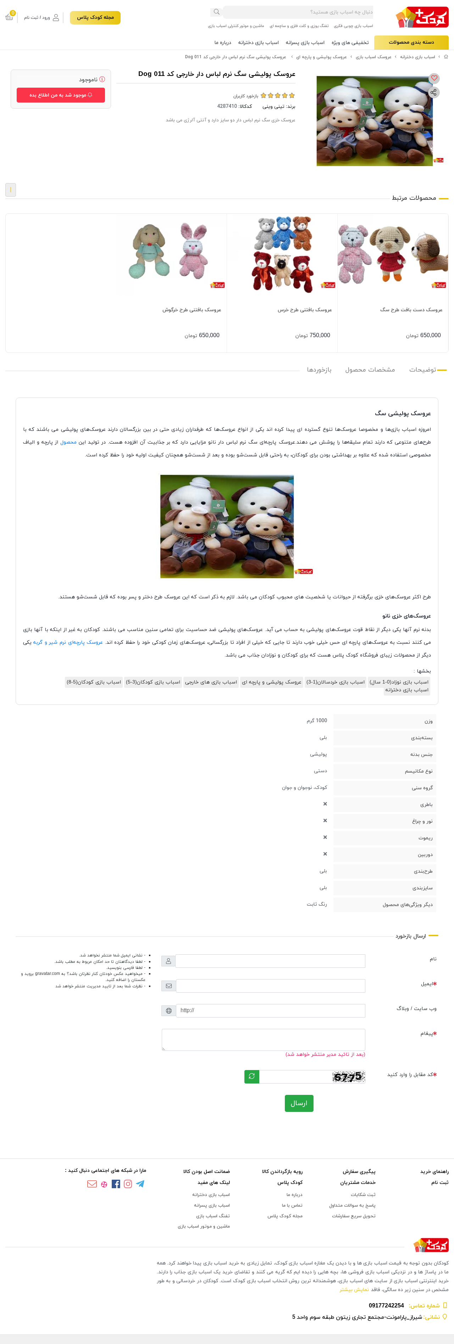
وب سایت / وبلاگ (417, 1009)
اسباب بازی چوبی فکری (353, 26)
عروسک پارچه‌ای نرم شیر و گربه (68, 642)
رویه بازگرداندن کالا (282, 1171)
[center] (216, 12)
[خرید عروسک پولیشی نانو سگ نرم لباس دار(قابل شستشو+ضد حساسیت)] (227, 1245)
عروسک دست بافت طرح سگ (411, 310)
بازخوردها (319, 370)
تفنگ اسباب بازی (213, 1216)
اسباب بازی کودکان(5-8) (94, 682)
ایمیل (427, 984)
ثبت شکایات (363, 1195)
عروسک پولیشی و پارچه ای (321, 57)
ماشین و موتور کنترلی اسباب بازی (236, 26)
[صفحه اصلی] (446, 57)
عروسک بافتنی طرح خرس (305, 310)
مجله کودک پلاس (95, 17)
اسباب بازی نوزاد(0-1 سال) (399, 682)
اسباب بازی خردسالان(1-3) (335, 682)
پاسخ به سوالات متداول (352, 1205)
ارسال (299, 1103)
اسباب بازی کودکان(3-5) (153, 682)
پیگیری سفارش (359, 1171)
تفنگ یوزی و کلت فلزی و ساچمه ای (299, 26)
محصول (68, 442)
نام (433, 959)
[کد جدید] (251, 1077)
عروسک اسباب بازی (374, 57)
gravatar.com (47, 974)
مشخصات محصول (370, 370)
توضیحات (422, 370)
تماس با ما (292, 1205)
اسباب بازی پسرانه (305, 42)
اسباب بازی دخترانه (258, 42)
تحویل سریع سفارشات (354, 1216)
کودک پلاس (290, 1182)
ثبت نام (440, 1182)
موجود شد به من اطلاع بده (58, 95)
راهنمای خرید (434, 1171)
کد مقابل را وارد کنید (410, 1075)
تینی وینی (273, 106)
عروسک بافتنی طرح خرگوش (191, 310)
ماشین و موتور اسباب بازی (204, 1226)
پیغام (427, 1033)
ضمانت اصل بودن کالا (206, 1171)
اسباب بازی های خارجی (211, 682)
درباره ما (222, 42)
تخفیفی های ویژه (350, 42)
